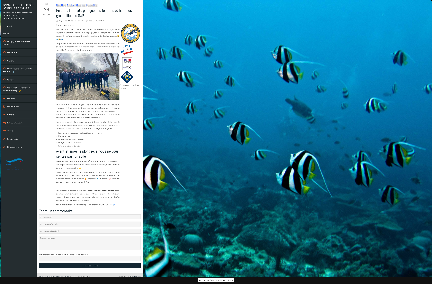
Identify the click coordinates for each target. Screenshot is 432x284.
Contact (6, 34)
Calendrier (10, 80)
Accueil (9, 26)
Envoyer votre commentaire (90, 266)
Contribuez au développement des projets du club (216, 280)
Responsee (137, 276)
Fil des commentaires (14, 147)
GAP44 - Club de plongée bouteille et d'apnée (54, 276)
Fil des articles (12, 139)
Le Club (132, 85)
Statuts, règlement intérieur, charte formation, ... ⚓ (17, 70)
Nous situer (11, 61)
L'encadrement (12, 53)
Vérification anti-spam (46, 255)
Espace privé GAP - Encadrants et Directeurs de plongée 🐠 (16, 89)
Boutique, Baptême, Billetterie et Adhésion (16, 43)
